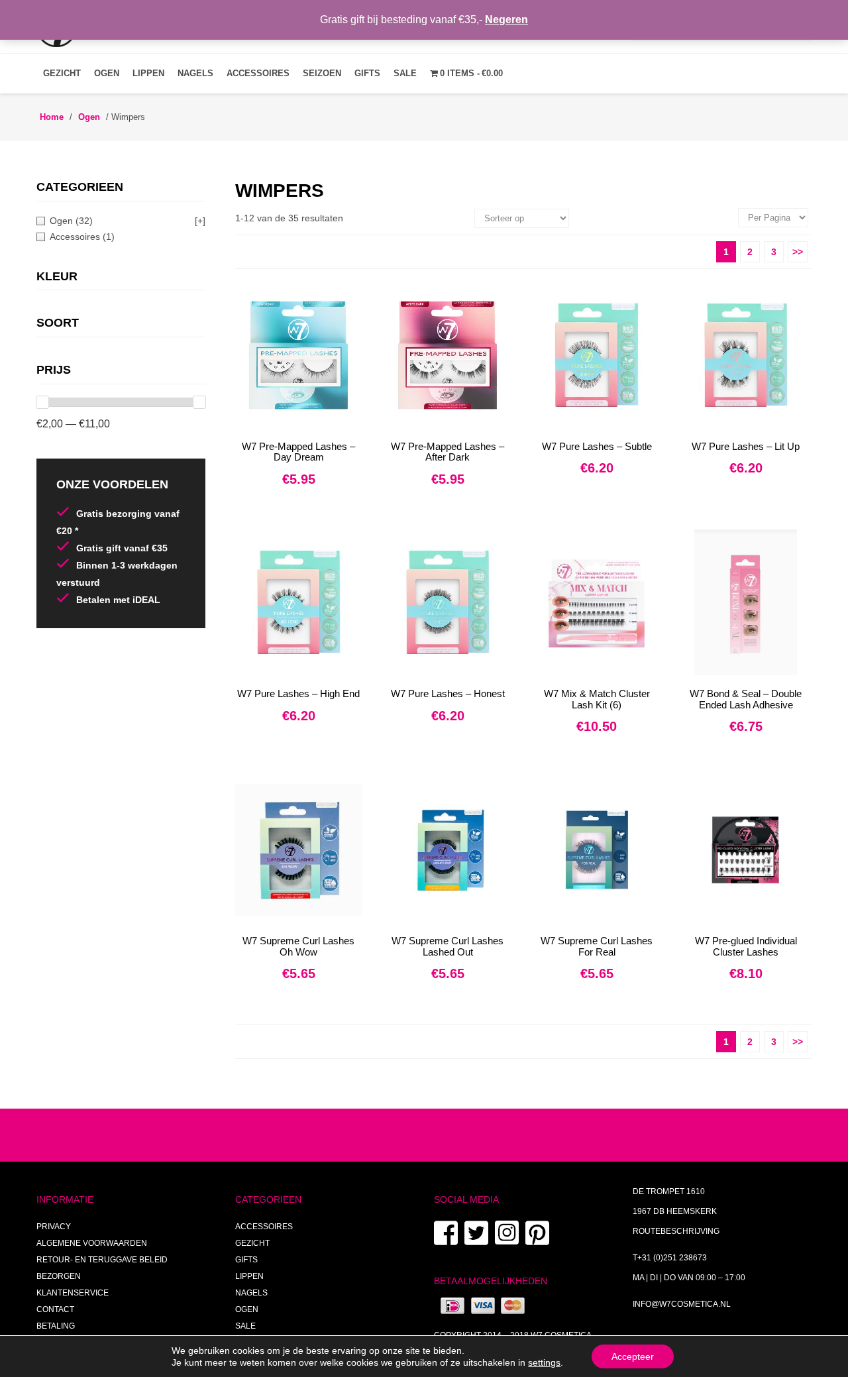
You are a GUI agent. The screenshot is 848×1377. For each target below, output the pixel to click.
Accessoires (258, 73)
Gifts (367, 73)
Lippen (148, 73)
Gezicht (62, 73)
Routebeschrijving (676, 1231)
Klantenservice (72, 1292)
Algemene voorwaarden (91, 1243)
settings (544, 1362)
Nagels (195, 73)
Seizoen (322, 73)
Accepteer (632, 1356)
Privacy (53, 1226)
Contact (55, 1309)
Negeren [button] (506, 19)
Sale (405, 73)
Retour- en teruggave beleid (102, 1259)
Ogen (106, 73)
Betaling (55, 1326)
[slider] (42, 402)
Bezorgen (58, 1276)
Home (52, 117)
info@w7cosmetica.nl (682, 1304)
